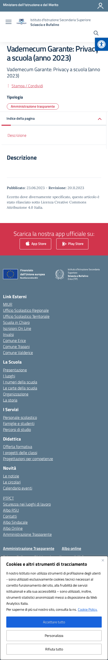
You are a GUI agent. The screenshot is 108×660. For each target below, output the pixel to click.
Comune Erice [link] (14, 340)
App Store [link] (38, 243)
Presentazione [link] (15, 370)
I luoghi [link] (9, 376)
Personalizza (54, 635)
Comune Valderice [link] (18, 352)
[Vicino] (103, 560)
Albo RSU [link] (11, 510)
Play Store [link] (75, 243)
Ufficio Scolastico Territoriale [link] (26, 316)
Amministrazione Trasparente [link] (27, 534)
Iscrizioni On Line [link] (17, 328)
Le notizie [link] (11, 476)
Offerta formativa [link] (17, 447)
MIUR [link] (7, 304)
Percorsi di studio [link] (17, 429)
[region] (54, 608)
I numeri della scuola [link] (20, 382)
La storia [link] (10, 400)
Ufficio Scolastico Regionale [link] (26, 310)
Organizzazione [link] (15, 394)
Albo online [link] (71, 548)
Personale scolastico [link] (20, 417)
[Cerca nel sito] (96, 33)
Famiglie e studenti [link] (18, 423)
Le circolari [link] (12, 482)
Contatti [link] (10, 516)
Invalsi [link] (8, 334)
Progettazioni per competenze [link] (28, 459)
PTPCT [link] (8, 498)
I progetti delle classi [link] (20, 453)
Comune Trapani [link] (16, 346)
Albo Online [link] (13, 528)
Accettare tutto (54, 622)
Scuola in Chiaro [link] (16, 322)
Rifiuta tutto (54, 649)
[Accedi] (100, 6)
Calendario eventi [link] (17, 488)
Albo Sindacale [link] (15, 522)
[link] (101, 44)
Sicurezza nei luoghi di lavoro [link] (27, 504)
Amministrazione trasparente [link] (33, 106)
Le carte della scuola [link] (20, 388)
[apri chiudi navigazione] (9, 22)
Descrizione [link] (17, 135)
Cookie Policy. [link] (87, 609)
